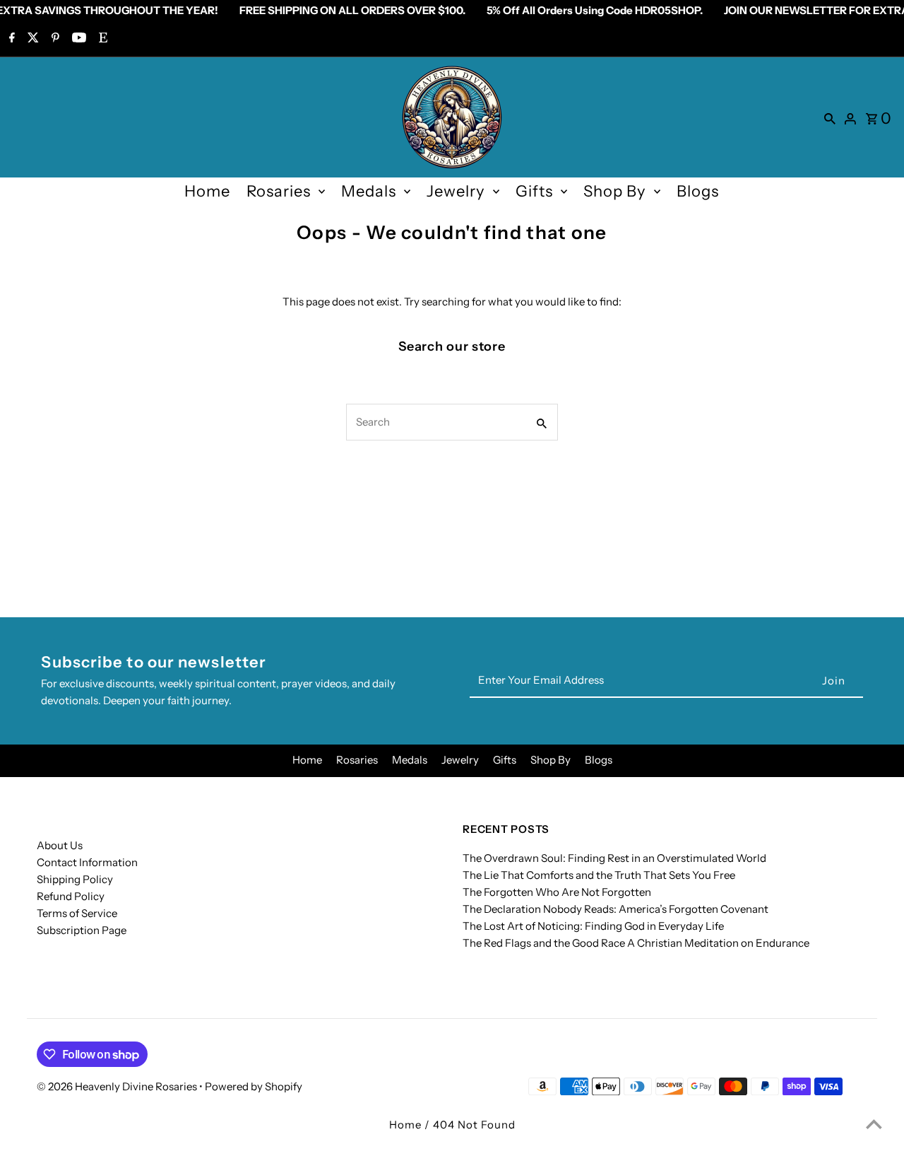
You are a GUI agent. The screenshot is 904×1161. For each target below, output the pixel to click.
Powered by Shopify (253, 1086)
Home (207, 191)
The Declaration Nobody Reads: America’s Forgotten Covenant (615, 909)
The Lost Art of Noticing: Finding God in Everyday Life (593, 926)
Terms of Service (77, 913)
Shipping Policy (75, 879)
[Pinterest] (53, 39)
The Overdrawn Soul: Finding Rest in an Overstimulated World (614, 858)
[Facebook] (10, 39)
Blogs (698, 191)
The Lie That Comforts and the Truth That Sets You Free (599, 875)
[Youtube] (77, 39)
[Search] (830, 117)
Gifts (534, 191)
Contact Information (87, 862)
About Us (60, 845)
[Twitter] (31, 39)
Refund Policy (71, 896)
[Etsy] (101, 39)
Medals (368, 191)
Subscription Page (81, 930)
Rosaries (278, 191)
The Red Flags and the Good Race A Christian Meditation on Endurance (636, 943)
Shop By (614, 191)
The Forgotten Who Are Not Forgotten (557, 892)
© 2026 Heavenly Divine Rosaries (118, 1086)
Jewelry (456, 191)
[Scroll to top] (874, 1124)
